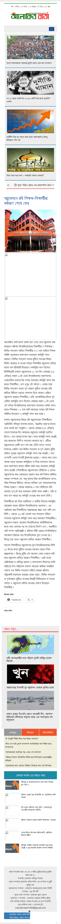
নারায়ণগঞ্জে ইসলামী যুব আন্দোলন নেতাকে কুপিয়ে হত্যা (30, 687)
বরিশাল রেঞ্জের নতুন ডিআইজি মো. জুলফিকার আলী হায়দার (38, 796)
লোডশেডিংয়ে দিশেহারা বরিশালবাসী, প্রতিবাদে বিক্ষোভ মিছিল (36, 833)
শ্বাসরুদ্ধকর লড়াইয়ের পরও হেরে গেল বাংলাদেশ (23, 751)
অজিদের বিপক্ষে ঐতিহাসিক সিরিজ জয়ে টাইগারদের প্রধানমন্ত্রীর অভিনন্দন (28, 758)
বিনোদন (30, 732)
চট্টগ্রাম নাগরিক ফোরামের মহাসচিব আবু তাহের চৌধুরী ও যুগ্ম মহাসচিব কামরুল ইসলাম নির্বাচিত (37, 846)
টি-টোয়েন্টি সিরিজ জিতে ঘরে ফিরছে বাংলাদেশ (22, 738)
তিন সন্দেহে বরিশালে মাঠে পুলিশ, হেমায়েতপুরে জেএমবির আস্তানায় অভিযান (36, 808)
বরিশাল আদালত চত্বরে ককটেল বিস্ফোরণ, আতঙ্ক (38, 819)
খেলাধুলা (12, 732)
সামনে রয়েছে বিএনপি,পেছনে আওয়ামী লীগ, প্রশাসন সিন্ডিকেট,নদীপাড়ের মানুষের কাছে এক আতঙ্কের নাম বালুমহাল (30, 717)
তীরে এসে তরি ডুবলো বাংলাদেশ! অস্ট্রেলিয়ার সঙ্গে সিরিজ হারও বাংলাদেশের (28, 745)
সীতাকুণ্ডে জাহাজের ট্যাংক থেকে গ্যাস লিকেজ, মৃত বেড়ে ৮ (37, 783)
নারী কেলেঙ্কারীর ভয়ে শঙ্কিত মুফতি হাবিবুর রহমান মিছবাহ (29, 659)
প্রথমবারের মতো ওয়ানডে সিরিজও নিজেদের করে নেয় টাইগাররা (28, 765)
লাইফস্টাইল (48, 732)
